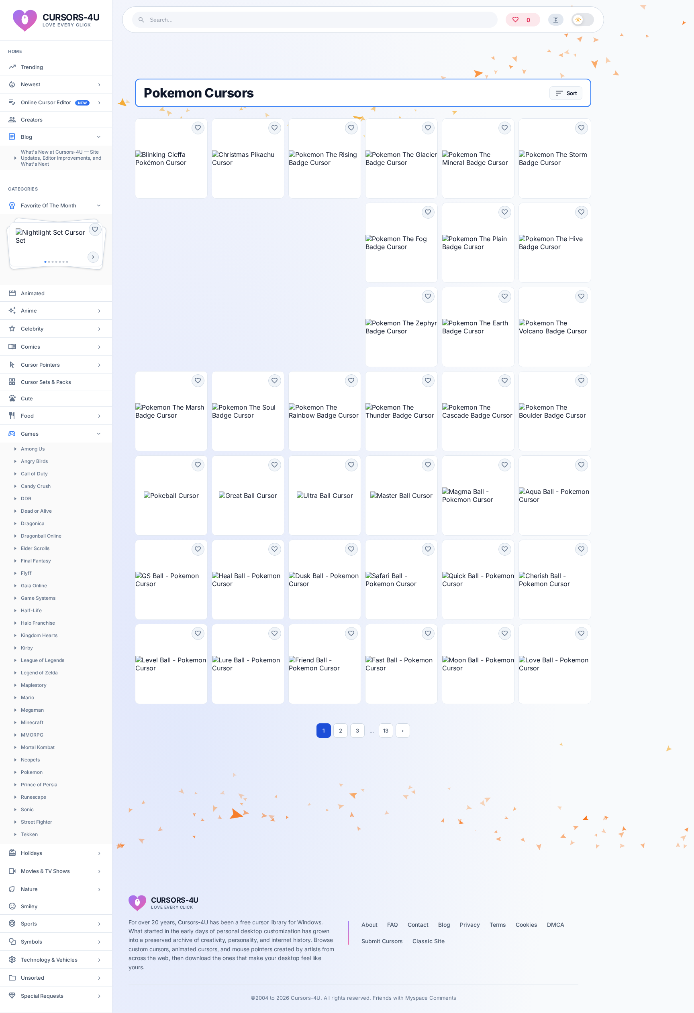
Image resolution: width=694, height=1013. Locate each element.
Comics (30, 346)
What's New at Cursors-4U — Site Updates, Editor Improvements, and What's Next (61, 158)
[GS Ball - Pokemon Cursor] (171, 580)
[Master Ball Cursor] (401, 495)
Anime (29, 310)
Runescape (33, 797)
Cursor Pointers (40, 364)
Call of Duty (34, 474)
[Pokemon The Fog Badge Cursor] (401, 243)
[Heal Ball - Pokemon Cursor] (248, 580)
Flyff (26, 573)
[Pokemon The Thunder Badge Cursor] (401, 411)
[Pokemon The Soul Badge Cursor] (248, 411)
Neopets (30, 760)
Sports (29, 923)
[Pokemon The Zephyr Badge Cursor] (401, 327)
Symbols (31, 941)
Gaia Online (34, 586)
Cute (27, 398)
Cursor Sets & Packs (46, 382)
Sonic (27, 809)
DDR (26, 498)
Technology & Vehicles (49, 959)
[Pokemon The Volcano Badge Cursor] (554, 327)
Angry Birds (34, 461)
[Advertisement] (363, 56)
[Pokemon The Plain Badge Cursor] (478, 243)
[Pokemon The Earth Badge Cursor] (478, 327)
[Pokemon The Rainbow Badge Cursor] (324, 411)
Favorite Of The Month (48, 205)
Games (30, 433)
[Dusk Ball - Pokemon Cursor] (324, 580)
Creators (32, 119)
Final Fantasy (36, 561)
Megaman (32, 710)
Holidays (31, 853)
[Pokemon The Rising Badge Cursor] (324, 158)
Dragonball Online (41, 536)
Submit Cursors (382, 941)
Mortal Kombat (38, 747)
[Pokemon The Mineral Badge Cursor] (478, 158)
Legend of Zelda (39, 673)
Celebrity (32, 328)
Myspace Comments (430, 998)
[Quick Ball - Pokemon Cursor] (478, 580)
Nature (29, 889)
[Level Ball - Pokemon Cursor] (171, 664)
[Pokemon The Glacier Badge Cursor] (401, 158)
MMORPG (32, 735)
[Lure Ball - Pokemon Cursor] (248, 664)
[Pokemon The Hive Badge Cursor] (554, 243)
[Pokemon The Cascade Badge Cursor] (478, 411)
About (369, 924)
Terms (498, 924)
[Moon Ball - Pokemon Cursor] (478, 664)
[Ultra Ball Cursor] (324, 495)
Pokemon (32, 772)
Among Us (33, 449)
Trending (32, 67)
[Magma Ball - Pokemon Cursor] (478, 495)
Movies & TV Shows (45, 871)
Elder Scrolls (35, 548)
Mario (27, 697)
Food (27, 415)
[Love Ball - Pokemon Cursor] (554, 664)
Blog (26, 137)
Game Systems (38, 598)
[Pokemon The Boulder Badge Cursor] (554, 411)
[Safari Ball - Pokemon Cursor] (401, 580)
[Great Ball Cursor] (248, 495)
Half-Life (31, 610)
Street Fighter (36, 822)
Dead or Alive (36, 511)
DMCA (555, 924)
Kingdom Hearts (39, 635)
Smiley (29, 906)
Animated (33, 293)
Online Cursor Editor (54, 102)
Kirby (27, 648)
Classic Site (428, 941)
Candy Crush (36, 486)
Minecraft (32, 722)
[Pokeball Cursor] (171, 495)
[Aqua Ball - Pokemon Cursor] (554, 495)
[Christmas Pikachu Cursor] (248, 158)
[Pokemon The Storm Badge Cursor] (554, 158)
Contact (418, 924)
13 (385, 730)
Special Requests (42, 996)
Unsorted (32, 977)
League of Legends (42, 660)
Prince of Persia (39, 785)
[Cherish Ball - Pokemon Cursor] (554, 580)
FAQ (392, 924)
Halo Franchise (38, 623)
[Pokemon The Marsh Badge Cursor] (171, 411)
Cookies (526, 924)
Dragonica (33, 523)
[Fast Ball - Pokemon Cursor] (401, 664)
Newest (30, 84)
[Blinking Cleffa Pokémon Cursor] (171, 158)
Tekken (29, 834)
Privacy (470, 924)
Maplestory (34, 685)
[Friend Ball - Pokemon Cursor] (324, 664)
